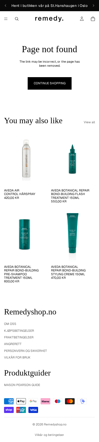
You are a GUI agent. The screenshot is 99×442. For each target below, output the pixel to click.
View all (89, 122)
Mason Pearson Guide (22, 385)
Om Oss (10, 324)
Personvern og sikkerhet (25, 351)
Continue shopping (49, 83)
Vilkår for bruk (17, 357)
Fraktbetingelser (19, 337)
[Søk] (16, 18)
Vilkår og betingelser (49, 435)
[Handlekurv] (92, 18)
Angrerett (13, 344)
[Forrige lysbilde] (5, 5)
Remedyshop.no (55, 424)
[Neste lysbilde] (93, 5)
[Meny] (6, 19)
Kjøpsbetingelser (19, 331)
